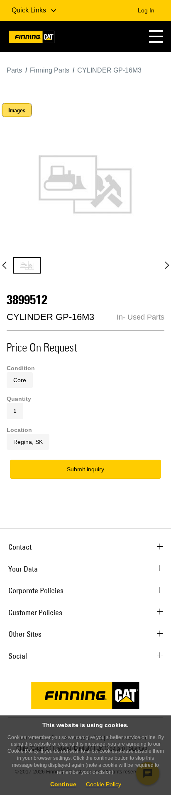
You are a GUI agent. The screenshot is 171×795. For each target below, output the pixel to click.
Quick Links (30, 10)
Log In (146, 10)
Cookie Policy (103, 784)
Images (16, 110)
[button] (156, 36)
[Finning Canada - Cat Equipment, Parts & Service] (31, 38)
